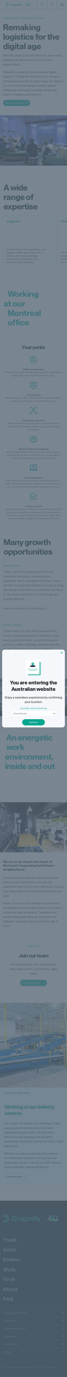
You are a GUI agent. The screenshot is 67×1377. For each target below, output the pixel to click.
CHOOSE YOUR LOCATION (33, 708)
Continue (33, 722)
